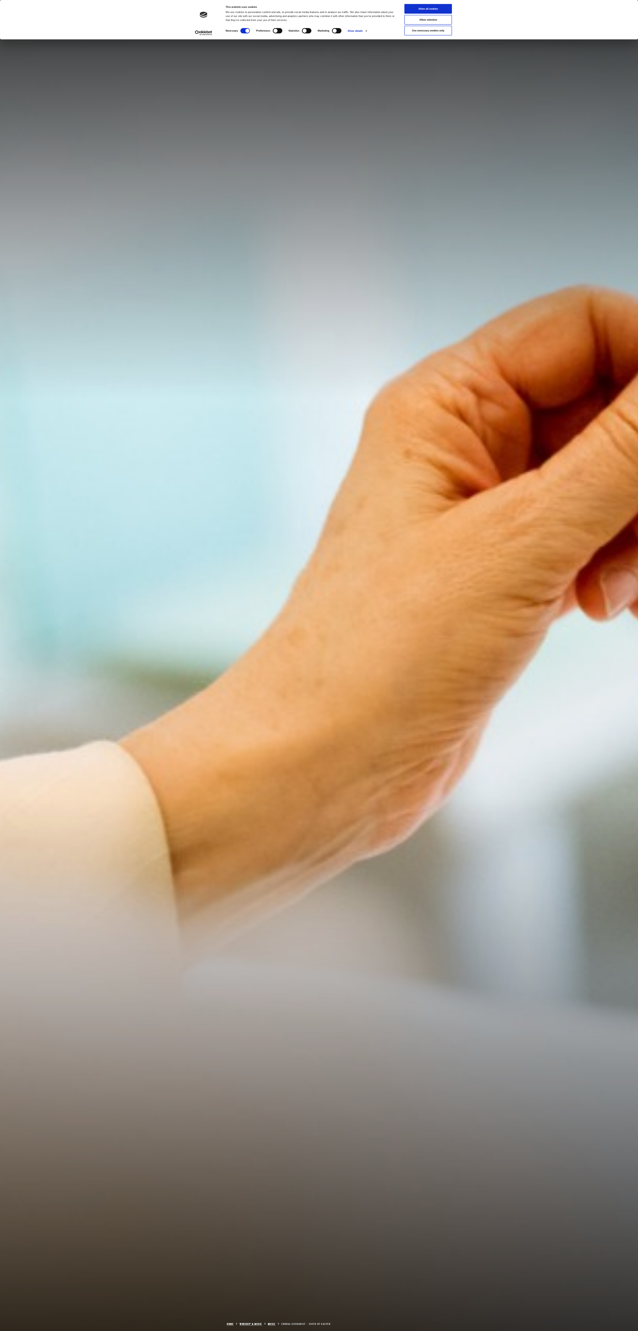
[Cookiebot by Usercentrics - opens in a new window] (203, 32)
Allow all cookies (428, 8)
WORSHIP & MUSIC (251, 1324)
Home (230, 1324)
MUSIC (271, 1324)
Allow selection (428, 19)
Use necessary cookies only (428, 30)
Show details (355, 30)
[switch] (277, 30)
